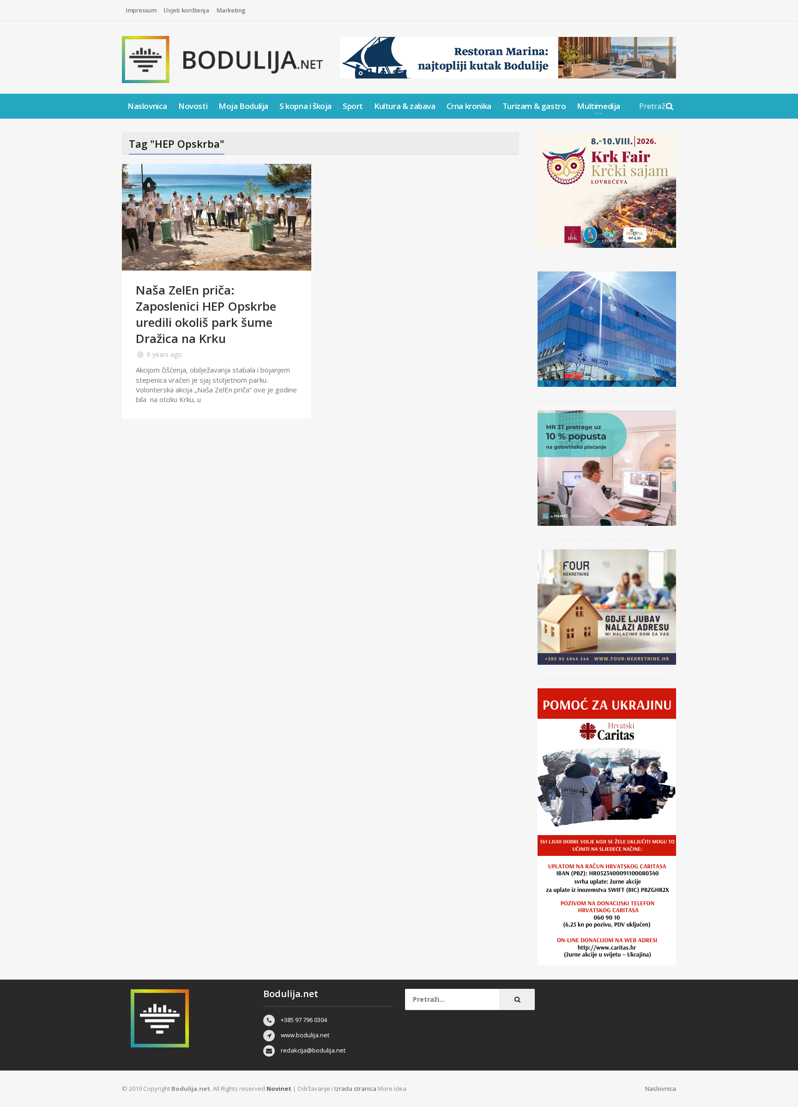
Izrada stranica (356, 1088)
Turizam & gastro (534, 106)
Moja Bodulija (243, 106)
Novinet (278, 1088)
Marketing (231, 10)
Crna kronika (469, 106)
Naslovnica (147, 106)
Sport (353, 106)
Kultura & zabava (404, 106)
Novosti (192, 106)
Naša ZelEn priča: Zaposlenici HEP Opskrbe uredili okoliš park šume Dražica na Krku (206, 314)
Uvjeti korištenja (186, 10)
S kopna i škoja (305, 106)
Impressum (141, 10)
